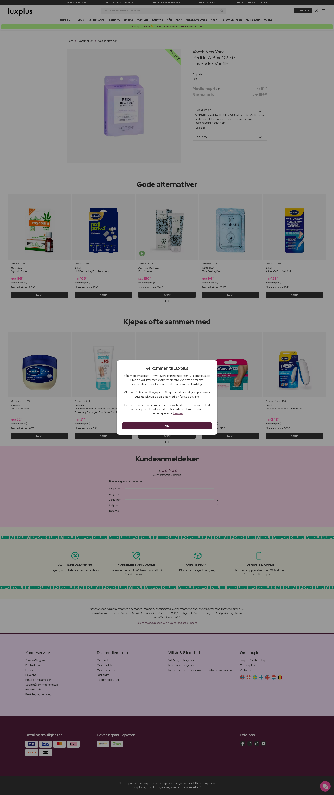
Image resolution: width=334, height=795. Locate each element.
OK (167, 425)
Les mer (178, 413)
